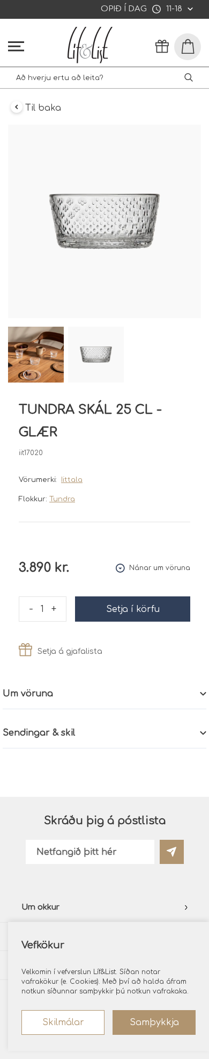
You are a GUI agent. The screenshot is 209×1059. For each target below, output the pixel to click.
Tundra (62, 499)
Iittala (72, 480)
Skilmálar (63, 1022)
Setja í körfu (133, 609)
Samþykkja (154, 1022)
